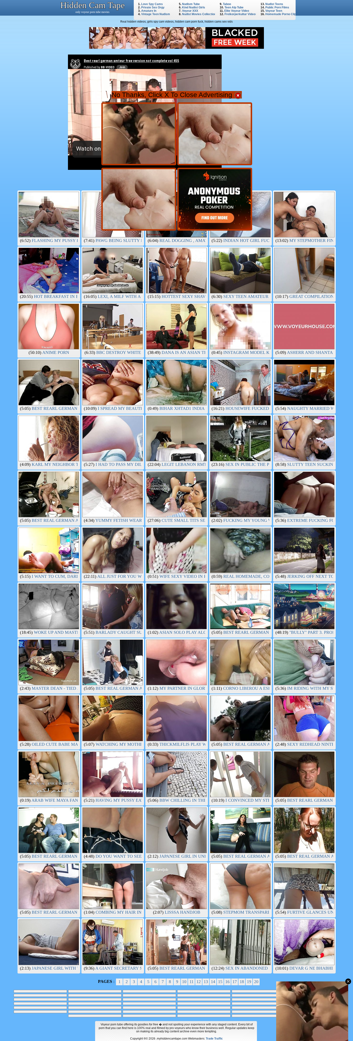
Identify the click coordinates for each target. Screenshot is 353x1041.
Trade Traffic (214, 1038)
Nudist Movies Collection (199, 14)
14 (213, 981)
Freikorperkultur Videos (241, 14)
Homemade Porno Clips (281, 14)
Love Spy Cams (152, 4)
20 (256, 981)
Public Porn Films (277, 7)
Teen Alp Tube (234, 7)
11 (191, 981)
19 (249, 981)
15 (220, 981)
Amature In (148, 10)
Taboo (227, 4)
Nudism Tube (191, 4)
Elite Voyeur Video (236, 10)
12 (198, 981)
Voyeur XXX (190, 10)
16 (227, 981)
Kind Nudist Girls (193, 7)
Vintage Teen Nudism (155, 14)
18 (242, 981)
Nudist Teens (274, 4)
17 (234, 981)
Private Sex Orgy (152, 7)
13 (206, 981)
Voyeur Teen (273, 10)
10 (184, 981)
